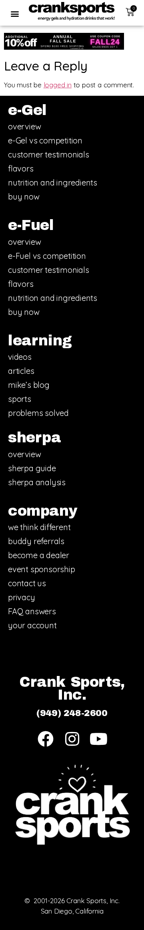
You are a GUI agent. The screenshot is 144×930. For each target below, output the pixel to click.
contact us (27, 583)
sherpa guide (32, 468)
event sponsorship (41, 569)
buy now (24, 197)
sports (19, 399)
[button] (14, 13)
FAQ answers (32, 611)
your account (32, 625)
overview (24, 126)
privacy (21, 597)
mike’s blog (29, 385)
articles (21, 371)
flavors (21, 168)
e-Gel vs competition (45, 140)
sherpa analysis (37, 482)
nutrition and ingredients (52, 183)
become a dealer (38, 555)
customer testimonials (48, 154)
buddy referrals (36, 541)
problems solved (38, 413)
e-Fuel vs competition (47, 256)
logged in (58, 85)
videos (20, 357)
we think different (39, 527)
